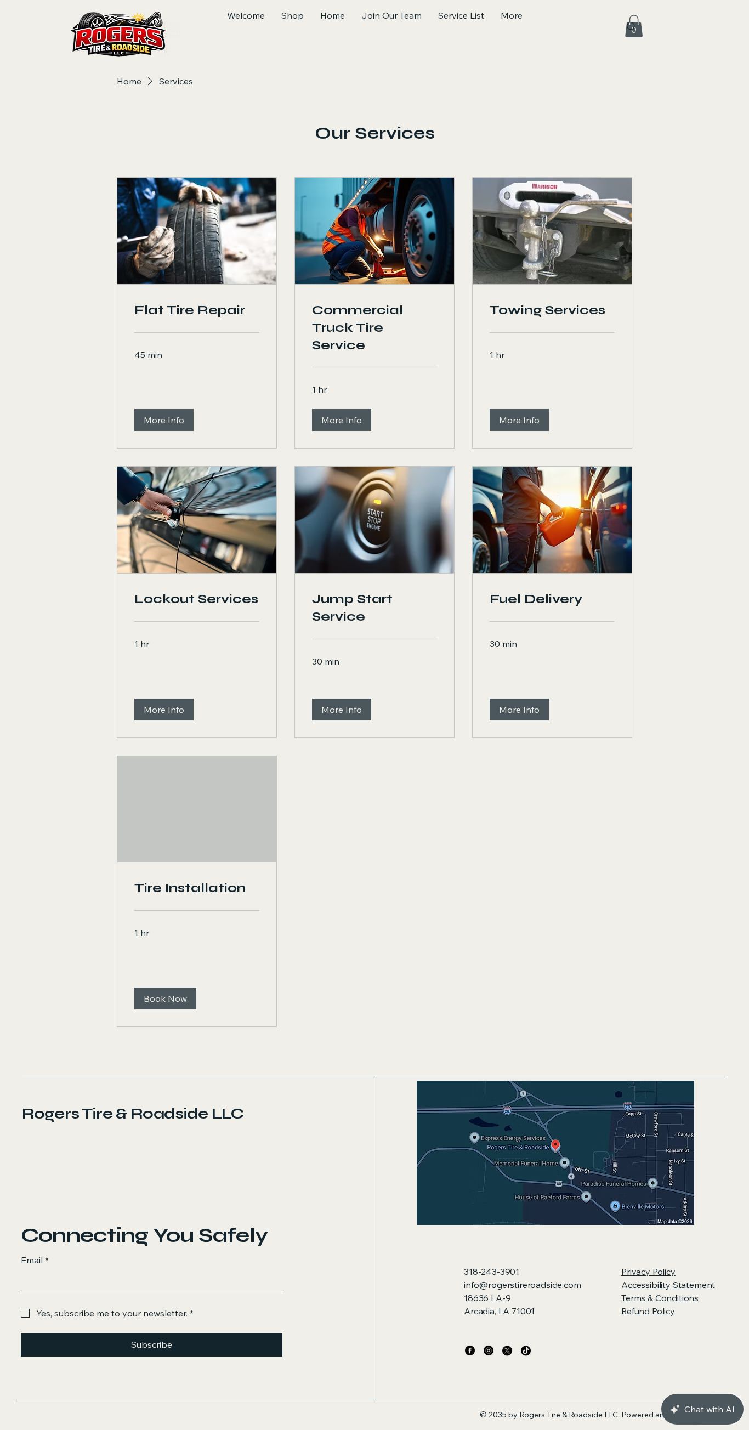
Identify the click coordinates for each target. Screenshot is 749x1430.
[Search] (631, 26)
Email (35, 1260)
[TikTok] (526, 1350)
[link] (196, 310)
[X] (507, 1350)
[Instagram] (489, 1350)
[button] (164, 420)
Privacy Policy (648, 1271)
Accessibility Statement (668, 1284)
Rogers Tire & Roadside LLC (132, 1113)
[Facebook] (470, 1350)
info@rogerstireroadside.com (522, 1284)
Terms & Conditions (660, 1297)
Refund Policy (648, 1311)
